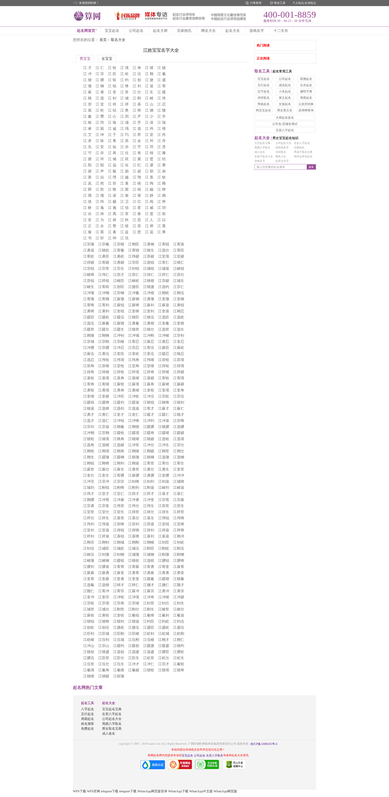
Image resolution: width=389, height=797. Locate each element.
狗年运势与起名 (303, 156)
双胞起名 (306, 79)
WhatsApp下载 (178, 791)
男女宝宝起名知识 (276, 138)
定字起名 (264, 91)
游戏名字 (256, 31)
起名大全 (232, 31)
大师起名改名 (285, 117)
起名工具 (87, 703)
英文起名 (285, 97)
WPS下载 (79, 791)
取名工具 (279, 2)
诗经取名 (264, 97)
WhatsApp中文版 (201, 791)
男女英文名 (284, 110)
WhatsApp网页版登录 (152, 791)
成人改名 (259, 152)
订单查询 (255, 2)
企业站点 (310, 2)
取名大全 (118, 40)
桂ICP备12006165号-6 (264, 743)
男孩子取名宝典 (303, 152)
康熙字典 (306, 91)
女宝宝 (107, 59)
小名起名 (285, 91)
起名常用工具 (273, 71)
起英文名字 (282, 160)
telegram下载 (109, 791)
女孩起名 (285, 104)
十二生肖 (281, 31)
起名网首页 (86, 31)
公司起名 (136, 31)
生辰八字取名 (214, 755)
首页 (103, 40)
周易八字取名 (262, 147)
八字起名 (87, 709)
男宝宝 (85, 59)
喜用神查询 (306, 110)
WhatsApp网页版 (225, 791)
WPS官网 (93, 791)
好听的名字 (282, 147)
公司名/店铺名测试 (284, 124)
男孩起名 (264, 104)
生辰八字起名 (285, 130)
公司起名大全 (283, 143)
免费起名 (87, 728)
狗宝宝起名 (263, 110)
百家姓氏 (184, 31)
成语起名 (285, 85)
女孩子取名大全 (263, 156)
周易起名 (306, 97)
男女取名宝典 (112, 728)
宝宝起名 (112, 31)
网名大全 (208, 31)
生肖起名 (306, 85)
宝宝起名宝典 (262, 143)
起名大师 (160, 31)
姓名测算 (87, 723)
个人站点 (298, 2)
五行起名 (264, 85)
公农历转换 (306, 104)
